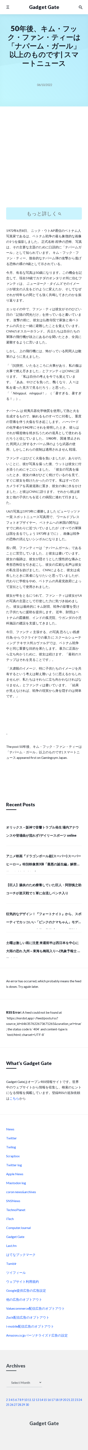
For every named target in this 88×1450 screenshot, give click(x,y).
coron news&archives (21, 1192)
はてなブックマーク (21, 1254)
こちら (14, 1098)
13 (37, 1400)
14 (41, 1400)
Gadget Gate (44, 7)
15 (45, 1400)
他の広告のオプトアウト (24, 1299)
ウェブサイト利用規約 (22, 1281)
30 (27, 1404)
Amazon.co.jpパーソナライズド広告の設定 (37, 1335)
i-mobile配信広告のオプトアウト (30, 1326)
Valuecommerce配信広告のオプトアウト (35, 1308)
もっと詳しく (42, 213)
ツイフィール (16, 1272)
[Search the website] (80, 7)
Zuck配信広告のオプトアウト (27, 1317)
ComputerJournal (18, 1228)
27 (15, 1404)
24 (80, 1400)
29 (23, 1404)
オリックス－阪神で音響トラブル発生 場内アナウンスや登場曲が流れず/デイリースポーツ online (42, 831)
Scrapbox (13, 1156)
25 (7, 1404)
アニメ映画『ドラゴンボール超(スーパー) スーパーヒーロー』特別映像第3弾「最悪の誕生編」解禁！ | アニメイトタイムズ (43, 862)
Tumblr (11, 1263)
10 (25, 1400)
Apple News (14, 1174)
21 (68, 1400)
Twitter (11, 1138)
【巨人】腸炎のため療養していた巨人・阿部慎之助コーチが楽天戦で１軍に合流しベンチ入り (43, 889)
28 (19, 1404)
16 (49, 1400)
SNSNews (13, 1201)
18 (57, 1400)
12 (33, 1400)
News (10, 1129)
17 (53, 1400)
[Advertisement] (44, 160)
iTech (10, 1219)
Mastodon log (16, 1183)
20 (64, 1400)
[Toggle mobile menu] (7, 7)
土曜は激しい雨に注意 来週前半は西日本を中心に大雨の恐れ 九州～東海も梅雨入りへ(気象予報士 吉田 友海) (43, 949)
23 (76, 1400)
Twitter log (14, 1165)
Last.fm (11, 1246)
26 (11, 1404)
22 (72, 1400)
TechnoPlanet (15, 1210)
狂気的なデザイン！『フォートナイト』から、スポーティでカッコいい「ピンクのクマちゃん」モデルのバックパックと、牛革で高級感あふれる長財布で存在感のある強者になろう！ (43, 920)
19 (60, 1400)
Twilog (11, 1147)
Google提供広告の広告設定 (26, 1290)
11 (29, 1400)
